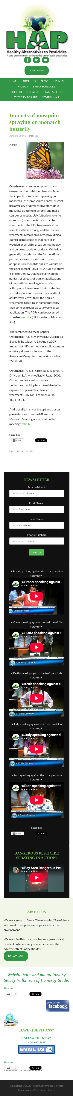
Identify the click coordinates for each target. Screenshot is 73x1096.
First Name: (36, 503)
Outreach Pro (41, 1085)
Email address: (37, 487)
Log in (51, 1090)
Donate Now (36, 70)
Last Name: (37, 518)
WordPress (39, 1090)
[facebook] (57, 1010)
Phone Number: (36, 534)
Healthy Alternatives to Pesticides (36, 31)
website (26, 317)
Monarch (30, 451)
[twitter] (11, 1025)
